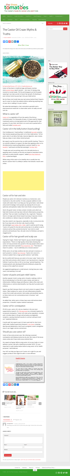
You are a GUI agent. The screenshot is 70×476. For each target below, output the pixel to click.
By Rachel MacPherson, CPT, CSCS (12, 86)
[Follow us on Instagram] (58, 23)
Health (50, 16)
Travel (45, 16)
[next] (40, 403)
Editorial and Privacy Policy (48, 467)
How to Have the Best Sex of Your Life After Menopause (31, 403)
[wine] (57, 77)
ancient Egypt (10, 90)
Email (25, 444)
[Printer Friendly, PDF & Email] (23, 45)
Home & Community (24, 19)
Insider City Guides (18, 16)
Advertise (24, 467)
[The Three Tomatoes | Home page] (20, 7)
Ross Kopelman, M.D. (27, 246)
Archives (38, 467)
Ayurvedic (34, 132)
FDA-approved (23, 311)
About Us (9, 16)
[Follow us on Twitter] (64, 23)
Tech (4, 19)
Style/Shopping (37, 16)
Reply (8, 427)
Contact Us (17, 467)
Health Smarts (7, 23)
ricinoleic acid (16, 125)
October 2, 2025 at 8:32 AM (19, 423)
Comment (6, 435)
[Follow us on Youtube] (66, 23)
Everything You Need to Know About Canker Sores (9, 404)
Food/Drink (28, 16)
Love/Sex (10, 19)
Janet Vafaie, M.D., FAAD (18, 225)
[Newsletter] (57, 104)
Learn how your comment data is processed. (31, 459)
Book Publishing (42, 19)
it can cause (30, 324)
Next (16, 19)
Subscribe (34, 19)
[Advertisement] (23, 180)
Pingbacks (18, 419)
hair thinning (21, 253)
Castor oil (5, 117)
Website (6, 449)
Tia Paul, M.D (33, 147)
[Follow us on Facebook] (60, 23)
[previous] (3, 403)
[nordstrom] (57, 126)
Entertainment (58, 16)
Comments (8, 419)
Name (5, 444)
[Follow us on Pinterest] (62, 23)
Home (4, 16)
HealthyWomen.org (27, 86)
